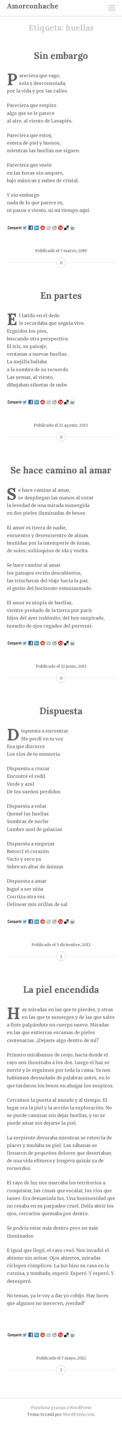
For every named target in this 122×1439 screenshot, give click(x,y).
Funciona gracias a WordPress (61, 1407)
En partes (61, 295)
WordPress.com (78, 1414)
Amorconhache (32, 6)
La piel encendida (61, 989)
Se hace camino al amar (61, 470)
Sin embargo (61, 55)
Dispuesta (61, 711)
